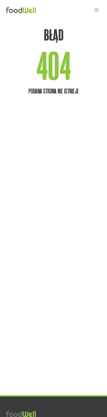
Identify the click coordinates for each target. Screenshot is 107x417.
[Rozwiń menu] (96, 10)
